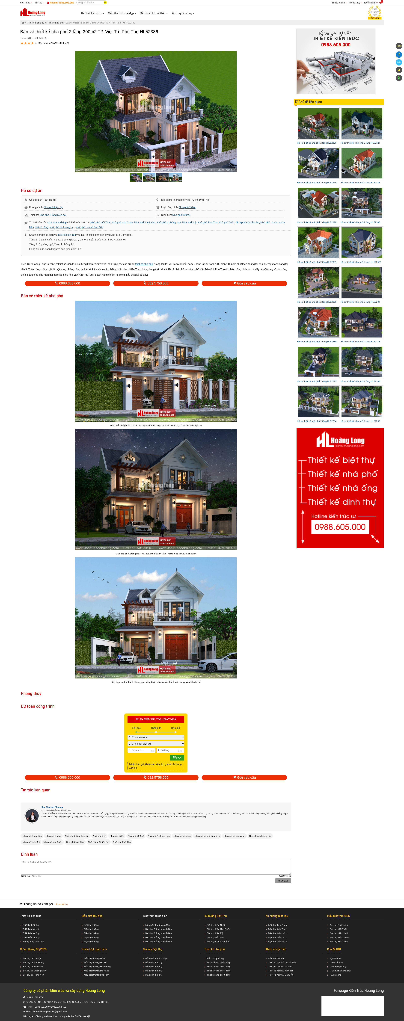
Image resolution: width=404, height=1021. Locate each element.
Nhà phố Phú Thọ (207, 222)
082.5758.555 (157, 283)
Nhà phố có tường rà (61, 227)
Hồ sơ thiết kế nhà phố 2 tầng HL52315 (360, 182)
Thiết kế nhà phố (31, 929)
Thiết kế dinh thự (31, 937)
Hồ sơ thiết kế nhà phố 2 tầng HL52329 (316, 143)
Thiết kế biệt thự (31, 925)
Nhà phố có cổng (38, 227)
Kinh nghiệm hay (338, 966)
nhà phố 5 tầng (223, 975)
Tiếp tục (177, 757)
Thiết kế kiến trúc (30, 915)
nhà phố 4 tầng (223, 970)
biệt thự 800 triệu (158, 958)
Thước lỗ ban (338, 2)
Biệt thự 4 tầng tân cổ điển (158, 937)
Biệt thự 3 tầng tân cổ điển (158, 933)
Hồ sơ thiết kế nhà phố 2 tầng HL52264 (316, 421)
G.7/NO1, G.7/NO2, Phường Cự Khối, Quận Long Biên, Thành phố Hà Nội (71, 1002)
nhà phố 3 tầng (223, 966)
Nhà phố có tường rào (260, 836)
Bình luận (38, 38)
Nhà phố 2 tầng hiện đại (52, 215)
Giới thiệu (25, 2)
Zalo (399, 62)
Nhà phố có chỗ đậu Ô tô (89, 227)
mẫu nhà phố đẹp (57, 222)
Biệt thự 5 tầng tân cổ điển (158, 941)
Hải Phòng (105, 966)
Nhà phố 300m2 (181, 215)
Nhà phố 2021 (227, 222)
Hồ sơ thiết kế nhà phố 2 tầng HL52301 (316, 262)
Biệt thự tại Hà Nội (32, 958)
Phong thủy (354, 2)
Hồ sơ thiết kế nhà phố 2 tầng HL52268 (360, 381)
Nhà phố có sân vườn (272, 222)
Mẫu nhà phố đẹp (215, 958)
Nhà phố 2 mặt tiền (144, 222)
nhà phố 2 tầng (223, 962)
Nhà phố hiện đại (53, 207)
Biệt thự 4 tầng (91, 937)
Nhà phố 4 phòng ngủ (169, 222)
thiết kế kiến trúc (67, 235)
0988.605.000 (69, 283)
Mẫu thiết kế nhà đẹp (340, 970)
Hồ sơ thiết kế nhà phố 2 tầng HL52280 (316, 341)
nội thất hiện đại (285, 970)
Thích (23, 38)
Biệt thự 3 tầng (91, 933)
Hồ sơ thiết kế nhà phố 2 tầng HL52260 (360, 421)
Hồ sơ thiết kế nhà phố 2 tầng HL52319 (316, 182)
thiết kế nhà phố (144, 264)
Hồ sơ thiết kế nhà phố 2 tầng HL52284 (360, 302)
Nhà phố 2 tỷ (189, 222)
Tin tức (39, 2)
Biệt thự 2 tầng (91, 929)
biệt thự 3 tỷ (156, 970)
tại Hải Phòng (37, 962)
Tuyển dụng (369, 2)
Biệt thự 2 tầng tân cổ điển (158, 929)
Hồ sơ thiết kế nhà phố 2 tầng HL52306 (360, 222)
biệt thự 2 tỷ (156, 966)
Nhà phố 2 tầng (187, 207)
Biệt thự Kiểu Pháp (277, 925)
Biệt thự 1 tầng (91, 925)
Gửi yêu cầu (246, 283)
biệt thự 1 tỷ (156, 962)
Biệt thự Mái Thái (338, 929)
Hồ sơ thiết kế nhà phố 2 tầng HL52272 (316, 381)
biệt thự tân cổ (157, 925)
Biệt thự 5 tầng (91, 941)
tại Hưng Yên (37, 975)
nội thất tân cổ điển (286, 962)
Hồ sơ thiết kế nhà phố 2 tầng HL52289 (316, 302)
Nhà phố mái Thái (100, 222)
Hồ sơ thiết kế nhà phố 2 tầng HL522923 (361, 262)
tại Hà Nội (102, 962)
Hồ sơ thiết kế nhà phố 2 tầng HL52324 (360, 143)
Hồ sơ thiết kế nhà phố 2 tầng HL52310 (316, 222)
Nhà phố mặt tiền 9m (247, 222)
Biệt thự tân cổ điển (155, 915)
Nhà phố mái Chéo (122, 222)
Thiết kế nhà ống (31, 933)
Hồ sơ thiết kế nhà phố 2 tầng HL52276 (360, 341)
